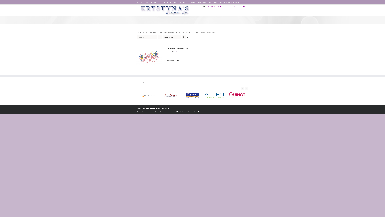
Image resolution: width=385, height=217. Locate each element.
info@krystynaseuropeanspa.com (225, 2)
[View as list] (188, 37)
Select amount (171, 60)
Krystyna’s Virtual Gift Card (177, 49)
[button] (246, 88)
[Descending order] (160, 37)
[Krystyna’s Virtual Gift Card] (149, 56)
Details (180, 60)
